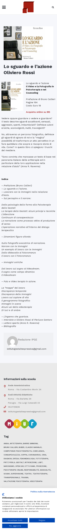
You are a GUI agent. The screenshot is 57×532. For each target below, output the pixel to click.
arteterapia (16, 443)
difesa (16, 459)
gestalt (20, 462)
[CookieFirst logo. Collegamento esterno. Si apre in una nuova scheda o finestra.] (3, 494)
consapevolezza (12, 455)
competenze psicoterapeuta (18, 451)
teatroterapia (40, 474)
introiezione (31, 462)
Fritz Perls (9, 462)
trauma (24, 477)
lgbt (40, 462)
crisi (44, 455)
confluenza (38, 451)
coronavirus (34, 455)
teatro (28, 474)
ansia (6, 443)
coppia (24, 455)
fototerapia (42, 459)
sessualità (45, 470)
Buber (21, 447)
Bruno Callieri (11, 447)
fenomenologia (27, 459)
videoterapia (36, 481)
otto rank (30, 466)
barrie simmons (30, 443)
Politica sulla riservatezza (42, 491)
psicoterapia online (13, 470)
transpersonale (12, 477)
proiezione (41, 466)
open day (19, 466)
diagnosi (8, 459)
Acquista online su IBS (38, 112)
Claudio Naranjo (33, 447)
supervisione (17, 474)
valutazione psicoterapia (16, 481)
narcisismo (9, 466)
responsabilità (31, 470)
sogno (7, 474)
